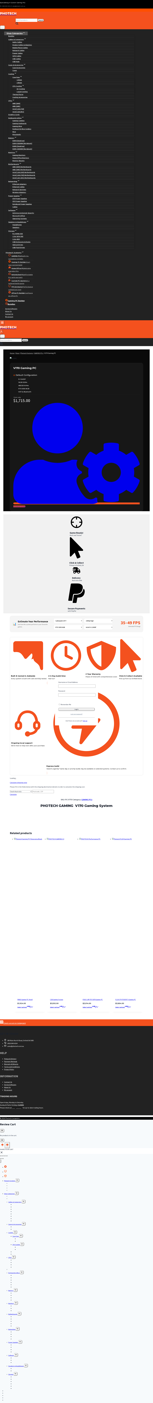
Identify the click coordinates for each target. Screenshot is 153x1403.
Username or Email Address (68, 682)
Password (61, 691)
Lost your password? (77, 714)
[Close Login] (2, 1140)
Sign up (85, 721)
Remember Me (65, 704)
